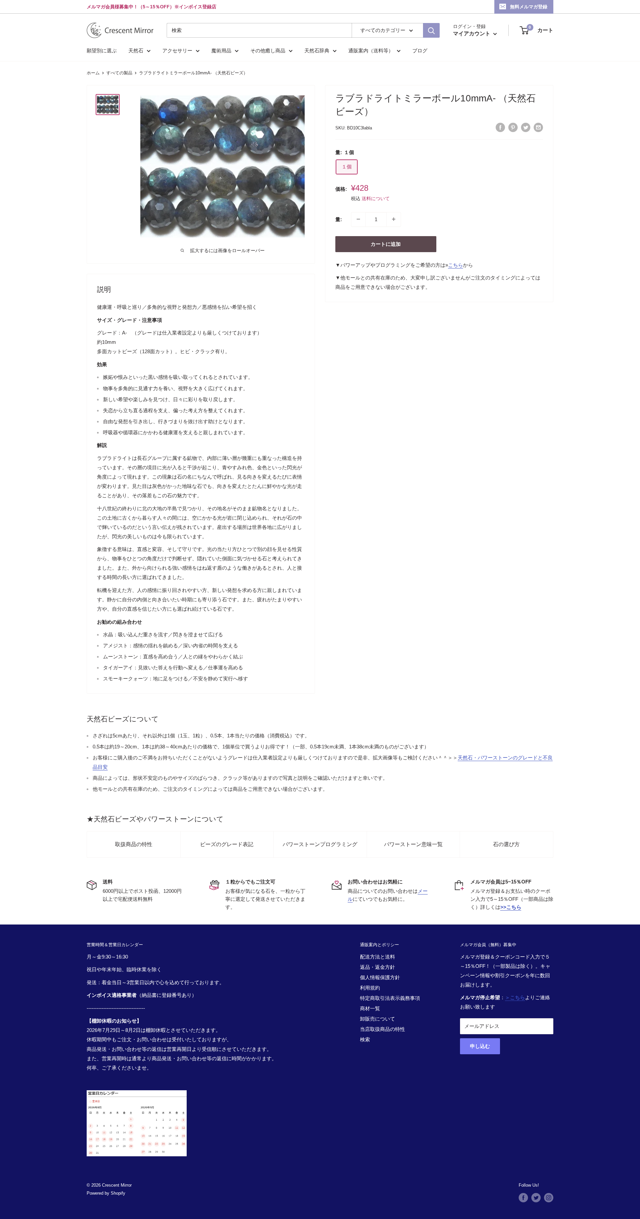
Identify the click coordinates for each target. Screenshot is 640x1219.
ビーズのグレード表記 (226, 844)
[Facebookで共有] (500, 127)
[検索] (431, 30)
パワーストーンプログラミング (320, 844)
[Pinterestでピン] (513, 127)
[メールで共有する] (538, 127)
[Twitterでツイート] (525, 127)
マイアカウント (472, 33)
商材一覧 (370, 1008)
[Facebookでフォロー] (523, 1197)
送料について (376, 198)
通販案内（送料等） (370, 50)
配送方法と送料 (377, 957)
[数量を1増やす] (394, 219)
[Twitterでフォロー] (536, 1197)
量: (338, 219)
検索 (365, 1039)
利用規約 (370, 988)
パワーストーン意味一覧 (413, 844)
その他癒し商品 (267, 50)
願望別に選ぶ (102, 50)
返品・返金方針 (377, 967)
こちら (455, 264)
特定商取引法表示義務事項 (390, 998)
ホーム (93, 72)
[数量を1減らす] (358, 219)
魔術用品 (221, 50)
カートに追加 (386, 243)
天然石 (135, 50)
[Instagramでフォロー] (548, 1197)
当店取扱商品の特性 (382, 1029)
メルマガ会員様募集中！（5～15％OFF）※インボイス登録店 (151, 6)
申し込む (480, 1046)
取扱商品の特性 (133, 844)
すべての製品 (119, 72)
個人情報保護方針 (380, 977)
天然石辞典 (316, 50)
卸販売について (377, 1019)
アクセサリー (177, 50)
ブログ (419, 50)
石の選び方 (506, 844)
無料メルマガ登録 (528, 6)
